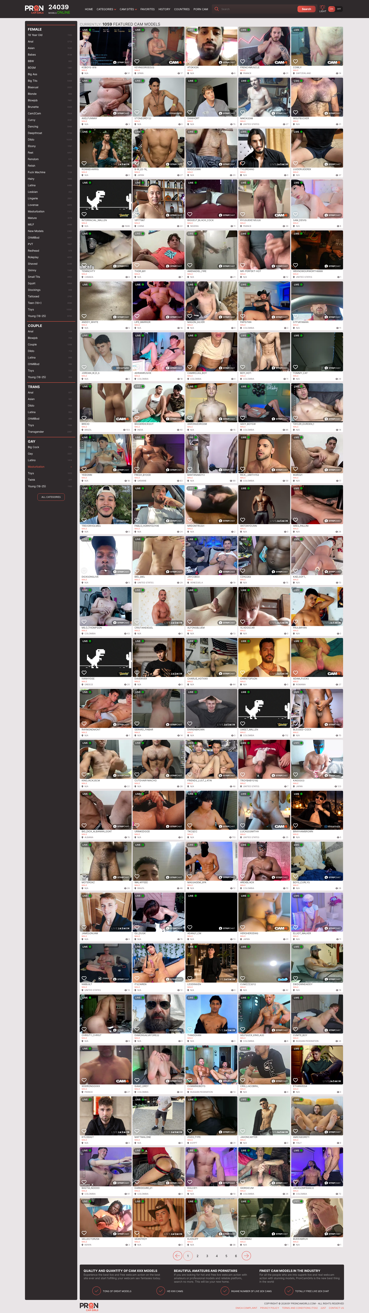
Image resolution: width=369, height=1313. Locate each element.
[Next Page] (246, 1255)
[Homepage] (35, 9)
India (140, 429)
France (247, 73)
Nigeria (194, 226)
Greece (89, 684)
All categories (51, 497)
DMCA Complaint (246, 1307)
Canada (89, 277)
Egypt (193, 1143)
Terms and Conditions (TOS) (300, 1307)
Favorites (147, 9)
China (140, 226)
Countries (182, 9)
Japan (140, 175)
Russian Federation (307, 1041)
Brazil (88, 429)
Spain (140, 73)
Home (89, 9)
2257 (323, 1307)
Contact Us (336, 1307)
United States (251, 124)
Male (84, 70)
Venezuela (196, 582)
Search (306, 9)
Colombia (248, 328)
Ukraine (141, 480)
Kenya (88, 1244)
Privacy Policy (269, 1307)
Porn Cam (201, 9)
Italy (299, 1143)
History (164, 9)
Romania (301, 684)
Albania (89, 837)
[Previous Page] (177, 1255)
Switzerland (303, 73)
